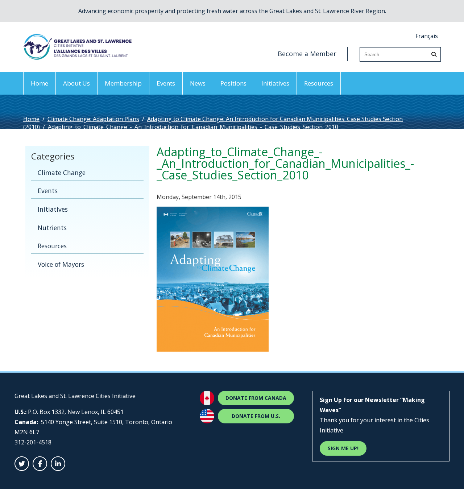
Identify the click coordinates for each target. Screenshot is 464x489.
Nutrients (52, 227)
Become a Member (307, 53)
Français (426, 36)
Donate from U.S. (256, 416)
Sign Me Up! (343, 448)
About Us (76, 83)
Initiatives (275, 83)
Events (166, 83)
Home (39, 83)
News (198, 83)
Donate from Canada (255, 397)
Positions (233, 83)
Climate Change (62, 172)
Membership (123, 83)
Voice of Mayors (61, 264)
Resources (318, 83)
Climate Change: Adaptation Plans (93, 119)
